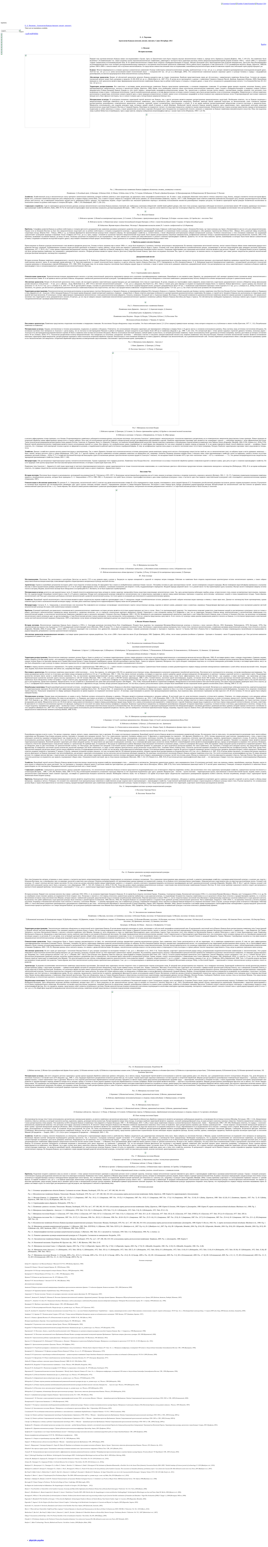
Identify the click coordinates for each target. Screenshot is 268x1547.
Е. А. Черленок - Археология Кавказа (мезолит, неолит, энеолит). (48, 25)
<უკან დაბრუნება (31, 34)
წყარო (263, 44)
